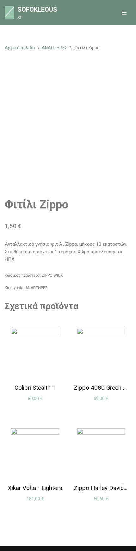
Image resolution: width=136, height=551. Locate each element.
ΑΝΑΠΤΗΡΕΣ (54, 47)
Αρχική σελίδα (20, 47)
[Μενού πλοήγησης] (124, 13)
